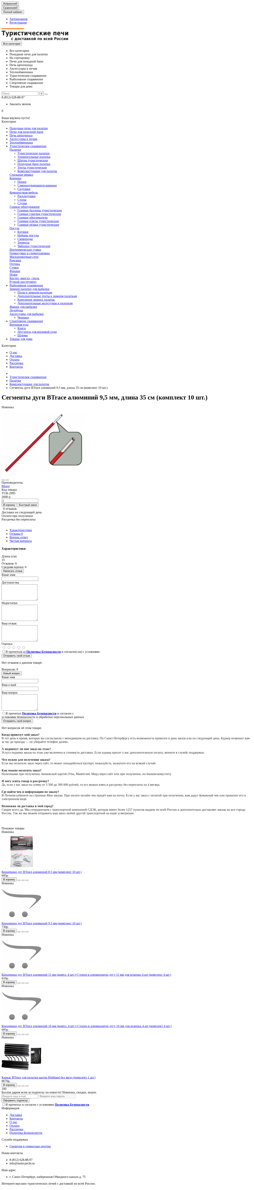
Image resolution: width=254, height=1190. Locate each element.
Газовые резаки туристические (38, 224)
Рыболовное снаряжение (26, 285)
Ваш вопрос (10, 692)
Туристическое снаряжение (28, 146)
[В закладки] (3, 480)
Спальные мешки (21, 174)
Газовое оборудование (25, 206)
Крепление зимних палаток (36, 299)
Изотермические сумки (25, 249)
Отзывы (16, 533)
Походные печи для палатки (29, 128)
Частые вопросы (21, 541)
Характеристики (21, 530)
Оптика (15, 264)
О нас (13, 352)
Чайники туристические (33, 246)
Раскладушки (26, 196)
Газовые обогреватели (32, 217)
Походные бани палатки (33, 164)
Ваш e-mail (9, 685)
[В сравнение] (7, 480)
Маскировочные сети (24, 256)
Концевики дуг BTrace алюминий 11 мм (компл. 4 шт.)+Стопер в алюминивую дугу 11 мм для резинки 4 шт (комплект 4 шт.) (86, 974)
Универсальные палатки (33, 156)
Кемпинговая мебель (24, 192)
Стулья (22, 203)
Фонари (15, 271)
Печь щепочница (21, 135)
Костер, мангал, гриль (24, 278)
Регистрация (18, 22)
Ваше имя (8, 677)
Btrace (6, 486)
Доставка (16, 356)
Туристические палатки (33, 153)
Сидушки (23, 189)
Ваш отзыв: (9, 623)
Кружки (22, 231)
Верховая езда (19, 324)
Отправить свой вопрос (17, 720)
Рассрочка (16, 363)
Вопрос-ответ (19, 537)
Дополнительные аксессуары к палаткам (45, 303)
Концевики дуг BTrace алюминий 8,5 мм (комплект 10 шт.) (42, 872)
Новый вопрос (11, 673)
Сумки (14, 267)
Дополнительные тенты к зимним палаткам (47, 296)
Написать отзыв (12, 571)
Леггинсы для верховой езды (37, 331)
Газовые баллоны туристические (39, 210)
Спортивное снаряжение (26, 321)
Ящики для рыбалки (23, 306)
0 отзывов (10, 508)
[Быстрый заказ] (19, 880)
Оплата (14, 359)
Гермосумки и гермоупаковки (30, 253)
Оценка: (7, 643)
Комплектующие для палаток (37, 171)
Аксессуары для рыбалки (27, 314)
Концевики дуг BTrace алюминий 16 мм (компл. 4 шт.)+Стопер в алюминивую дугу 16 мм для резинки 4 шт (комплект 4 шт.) (86, 1026)
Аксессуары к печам (23, 139)
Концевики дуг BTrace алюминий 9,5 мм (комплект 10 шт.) (42, 923)
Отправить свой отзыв (16, 655)
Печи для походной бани (26, 132)
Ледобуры (16, 310)
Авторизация (18, 19)
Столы (21, 199)
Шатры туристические (32, 160)
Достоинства (10, 582)
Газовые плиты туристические (38, 221)
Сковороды (25, 239)
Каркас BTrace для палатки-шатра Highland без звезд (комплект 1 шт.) (48, 1077)
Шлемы (22, 335)
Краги (21, 328)
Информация (10, 1108)
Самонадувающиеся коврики (37, 185)
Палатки (15, 149)
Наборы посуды (28, 235)
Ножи (13, 274)
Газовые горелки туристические (39, 214)
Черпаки (23, 317)
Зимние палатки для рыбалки (29, 289)
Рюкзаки (15, 260)
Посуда (14, 228)
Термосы (23, 242)
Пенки (21, 181)
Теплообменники (21, 142)
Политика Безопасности (26, 1132)
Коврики (15, 178)
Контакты (16, 366)
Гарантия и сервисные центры (30, 1146)
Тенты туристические (32, 167)
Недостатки (9, 603)
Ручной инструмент (23, 281)
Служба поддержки (15, 1139)
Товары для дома (21, 339)
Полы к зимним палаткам (34, 292)
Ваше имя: (9, 574)
